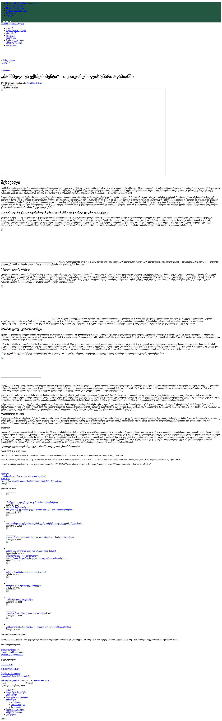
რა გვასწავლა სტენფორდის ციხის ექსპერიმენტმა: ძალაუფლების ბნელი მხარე (44, 523)
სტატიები (5, 70)
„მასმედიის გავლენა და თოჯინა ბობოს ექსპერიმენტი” (32, 502)
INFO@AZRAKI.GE (10, 669)
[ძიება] (111, 51)
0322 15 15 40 (7, 665)
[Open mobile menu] (111, 56)
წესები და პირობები (10, 673)
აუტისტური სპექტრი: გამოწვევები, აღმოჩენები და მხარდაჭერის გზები (40, 537)
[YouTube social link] (10, 20)
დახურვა (5, 483)
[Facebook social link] (4, 20)
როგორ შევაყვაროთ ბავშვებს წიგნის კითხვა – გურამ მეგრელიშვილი (39, 510)
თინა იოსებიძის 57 (10, 650)
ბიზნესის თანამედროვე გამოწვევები (23, 586)
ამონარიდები (18, 705)
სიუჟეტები (16, 707)
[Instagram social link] (7, 20)
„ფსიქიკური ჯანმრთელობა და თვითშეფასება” (28, 613)
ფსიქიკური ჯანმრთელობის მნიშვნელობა (26, 572)
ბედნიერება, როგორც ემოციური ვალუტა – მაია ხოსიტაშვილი (36, 558)
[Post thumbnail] (11, 500)
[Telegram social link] (29, 470)
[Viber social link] (35, 470)
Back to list (5, 478)
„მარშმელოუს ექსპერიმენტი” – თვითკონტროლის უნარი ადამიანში (38, 627)
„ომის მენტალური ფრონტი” (19, 599)
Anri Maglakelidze (34, 83)
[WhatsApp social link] (16, 470)
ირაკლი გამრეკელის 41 (12, 652)
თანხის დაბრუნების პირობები (15, 676)
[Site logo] (12, 24)
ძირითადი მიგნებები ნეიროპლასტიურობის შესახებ (31, 551)
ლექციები (16, 702)
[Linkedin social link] (10, 470)
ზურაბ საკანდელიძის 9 (12, 655)
